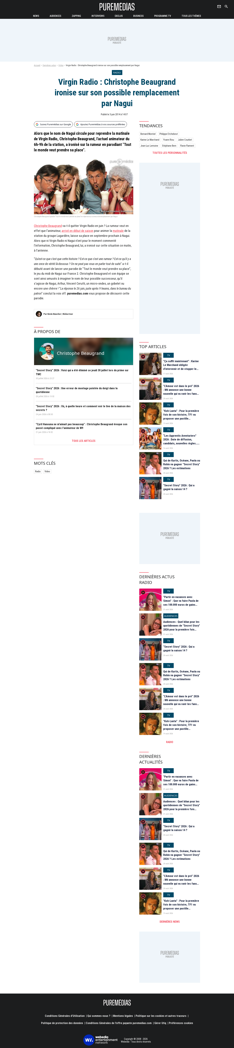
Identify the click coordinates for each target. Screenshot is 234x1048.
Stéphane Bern (169, 145)
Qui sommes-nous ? (98, 1016)
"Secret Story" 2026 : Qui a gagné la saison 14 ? (178, 487)
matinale (118, 231)
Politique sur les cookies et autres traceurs (161, 1016)
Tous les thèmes (191, 16)
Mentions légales (123, 1016)
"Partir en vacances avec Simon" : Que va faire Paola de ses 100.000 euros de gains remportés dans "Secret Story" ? (181, 604)
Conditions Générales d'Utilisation (65, 1016)
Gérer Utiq (160, 1023)
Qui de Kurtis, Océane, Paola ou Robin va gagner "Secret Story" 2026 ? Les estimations (181, 464)
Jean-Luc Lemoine (149, 145)
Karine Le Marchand (149, 139)
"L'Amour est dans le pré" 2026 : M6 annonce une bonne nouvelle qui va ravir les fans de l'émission (181, 391)
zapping (76, 16)
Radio (38, 471)
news (36, 16)
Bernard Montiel (148, 134)
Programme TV (162, 16)
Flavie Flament (187, 145)
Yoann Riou (168, 139)
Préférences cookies (181, 1023)
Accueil (37, 65)
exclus (119, 16)
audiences (55, 16)
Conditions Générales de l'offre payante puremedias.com (119, 1023)
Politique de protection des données (62, 1023)
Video (60, 65)
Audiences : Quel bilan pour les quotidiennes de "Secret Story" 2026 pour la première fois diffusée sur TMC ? (181, 627)
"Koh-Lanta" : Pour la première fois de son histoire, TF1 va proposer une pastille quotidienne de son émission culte (181, 418)
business (138, 16)
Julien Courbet (185, 139)
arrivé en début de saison (77, 231)
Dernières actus (49, 65)
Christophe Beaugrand (48, 226)
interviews (97, 16)
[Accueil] (117, 6)
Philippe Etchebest (168, 134)
